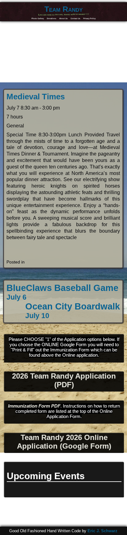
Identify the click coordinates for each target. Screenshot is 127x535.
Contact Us (75, 18)
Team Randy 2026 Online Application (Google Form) (64, 441)
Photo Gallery (37, 18)
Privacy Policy (89, 18)
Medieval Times (35, 96)
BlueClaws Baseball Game (62, 292)
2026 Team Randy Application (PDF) (64, 380)
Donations (51, 18)
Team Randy (63, 9)
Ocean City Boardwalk (72, 310)
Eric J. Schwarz (102, 531)
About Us (63, 18)
